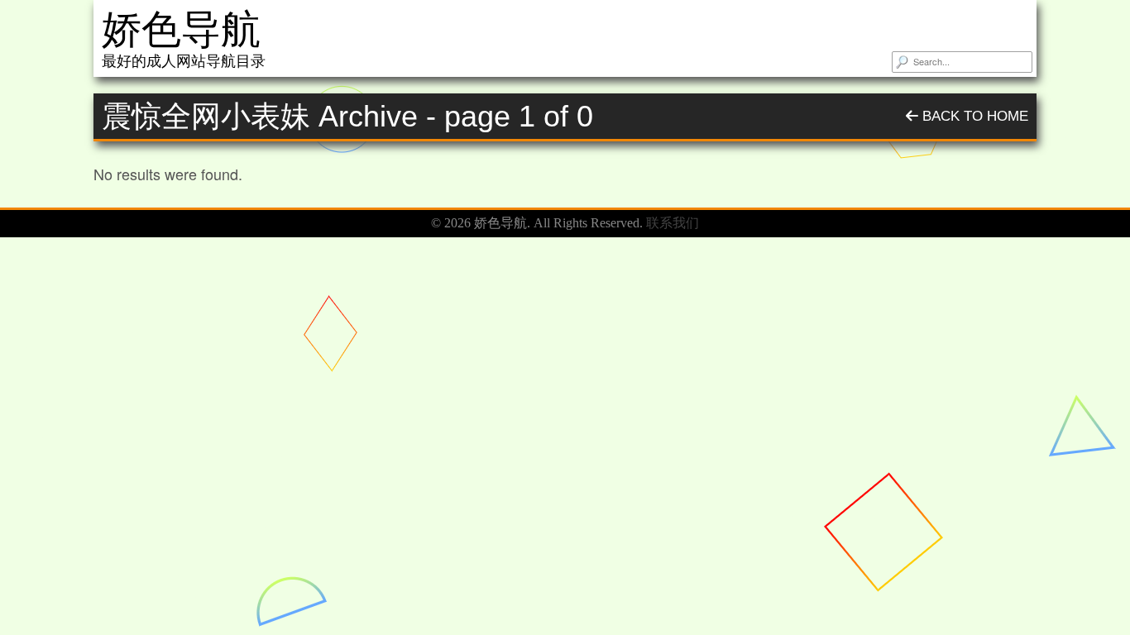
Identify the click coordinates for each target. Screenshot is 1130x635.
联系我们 (672, 223)
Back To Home (973, 116)
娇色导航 (181, 29)
